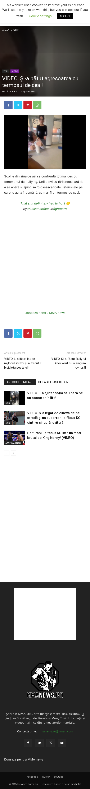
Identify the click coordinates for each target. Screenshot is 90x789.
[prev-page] (6, 453)
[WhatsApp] (37, 105)
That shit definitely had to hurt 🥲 (45, 203)
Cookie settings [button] (40, 16)
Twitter (46, 776)
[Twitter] (18, 105)
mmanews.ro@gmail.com (55, 731)
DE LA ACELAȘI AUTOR (53, 382)
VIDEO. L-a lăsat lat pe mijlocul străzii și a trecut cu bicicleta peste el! (23, 363)
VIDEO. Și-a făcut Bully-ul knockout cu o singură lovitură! (68, 363)
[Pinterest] (27, 105)
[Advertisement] (45, 614)
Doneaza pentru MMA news (45, 313)
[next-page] (13, 453)
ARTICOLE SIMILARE (20, 382)
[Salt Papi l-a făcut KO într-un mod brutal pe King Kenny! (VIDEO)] (14, 438)
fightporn (60, 209)
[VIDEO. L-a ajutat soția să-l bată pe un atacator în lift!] (14, 398)
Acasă (5, 30)
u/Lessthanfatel (38, 209)
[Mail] (39, 743)
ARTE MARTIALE (13, 443)
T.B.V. (15, 91)
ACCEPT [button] (64, 16)
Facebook (32, 776)
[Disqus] (45, 519)
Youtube (58, 776)
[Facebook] (8, 105)
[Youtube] (62, 743)
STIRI (16, 30)
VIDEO (15, 71)
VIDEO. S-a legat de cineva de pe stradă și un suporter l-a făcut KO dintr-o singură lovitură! (54, 418)
